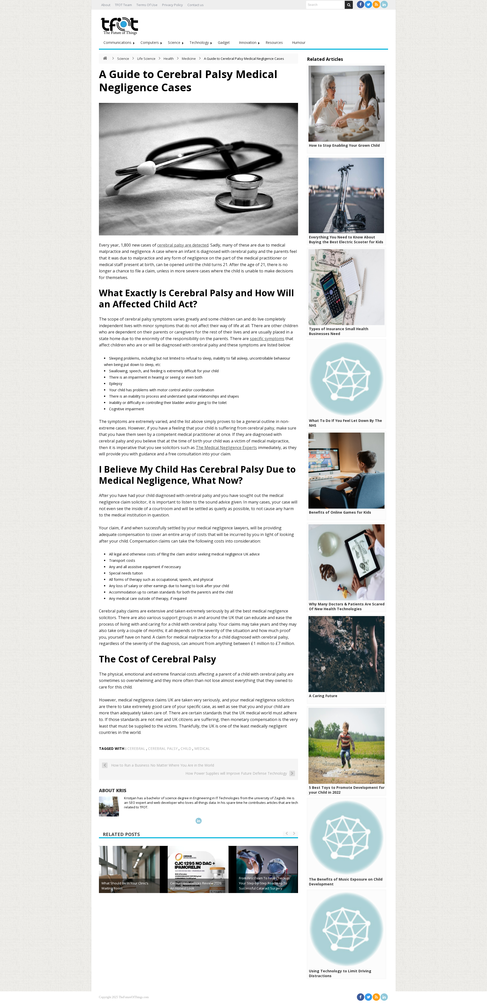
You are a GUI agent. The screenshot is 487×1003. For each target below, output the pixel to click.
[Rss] (376, 4)
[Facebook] (360, 4)
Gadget (224, 42)
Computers (150, 42)
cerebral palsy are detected (182, 245)
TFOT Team (123, 5)
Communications (117, 42)
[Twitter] (368, 4)
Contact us (195, 5)
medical (202, 748)
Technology (199, 42)
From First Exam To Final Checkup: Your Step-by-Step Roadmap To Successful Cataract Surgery (264, 883)
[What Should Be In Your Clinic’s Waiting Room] (129, 876)
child (186, 748)
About (105, 5)
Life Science (146, 58)
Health (169, 58)
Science (174, 42)
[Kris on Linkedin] (198, 821)
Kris (121, 790)
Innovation (247, 42)
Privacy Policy (172, 5)
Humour (298, 42)
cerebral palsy (163, 748)
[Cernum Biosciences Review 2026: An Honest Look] (198, 876)
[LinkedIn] (384, 4)
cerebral (136, 748)
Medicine (189, 58)
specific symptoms (267, 338)
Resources (274, 42)
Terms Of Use (147, 5)
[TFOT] (120, 24)
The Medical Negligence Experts (226, 447)
